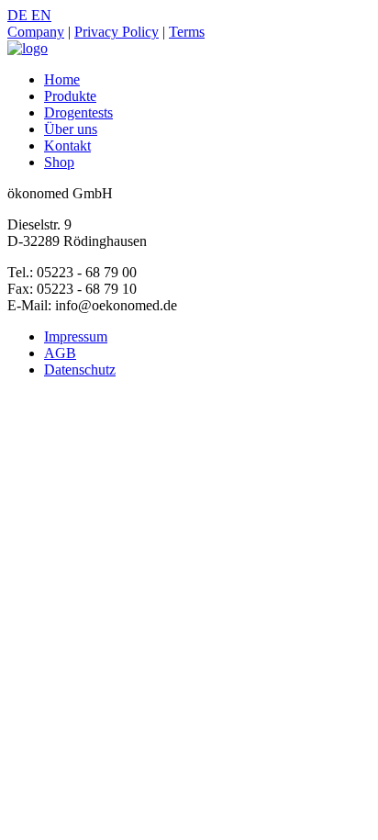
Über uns (70, 129)
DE (19, 15)
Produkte (70, 96)
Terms (187, 31)
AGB (60, 353)
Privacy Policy (116, 31)
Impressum (75, 336)
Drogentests (78, 112)
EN (41, 15)
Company (35, 31)
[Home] (27, 48)
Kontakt (67, 145)
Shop (59, 162)
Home (62, 79)
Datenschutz (80, 369)
